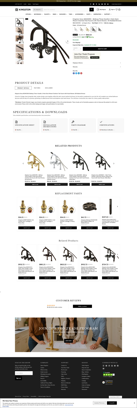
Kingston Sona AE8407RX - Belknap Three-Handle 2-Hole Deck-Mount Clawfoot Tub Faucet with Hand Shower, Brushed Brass (35, 177)
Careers (42, 367)
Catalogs (84, 380)
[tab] (23, 88)
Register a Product (65, 378)
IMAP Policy (64, 385)
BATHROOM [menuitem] (37, 14)
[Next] (67, 41)
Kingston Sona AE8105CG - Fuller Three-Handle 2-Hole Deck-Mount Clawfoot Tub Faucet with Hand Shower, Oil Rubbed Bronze (68, 270)
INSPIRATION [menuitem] (97, 14)
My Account (64, 369)
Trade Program (36, 4)
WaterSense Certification (107, 129)
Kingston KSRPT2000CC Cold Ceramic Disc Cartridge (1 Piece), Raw (47, 221)
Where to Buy (44, 369)
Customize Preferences (99, 403)
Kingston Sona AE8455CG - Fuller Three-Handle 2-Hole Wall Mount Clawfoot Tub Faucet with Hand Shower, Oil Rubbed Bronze (26, 270)
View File (19, 129)
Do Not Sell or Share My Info (48, 385)
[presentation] (23, 163)
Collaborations (85, 378)
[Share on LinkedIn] (79, 73)
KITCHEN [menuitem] (28, 14)
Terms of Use (18, 396)
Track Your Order (65, 367)
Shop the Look (85, 367)
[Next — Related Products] (117, 254)
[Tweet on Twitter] (76, 73)
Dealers (29, 4)
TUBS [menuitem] (70, 14)
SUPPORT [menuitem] (107, 14)
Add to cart (35, 184)
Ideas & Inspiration (86, 369)
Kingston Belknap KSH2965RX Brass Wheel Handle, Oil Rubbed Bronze (89, 221)
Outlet (25, 4)
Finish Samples (85, 387)
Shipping (63, 380)
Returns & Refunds (65, 383)
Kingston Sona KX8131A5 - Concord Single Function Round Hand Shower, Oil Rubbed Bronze (110, 222)
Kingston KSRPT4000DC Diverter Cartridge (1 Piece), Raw (67, 221)
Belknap (111, 23)
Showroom (84, 389)
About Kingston (44, 365)
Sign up (18, 378)
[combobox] (66, 9)
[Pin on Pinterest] (81, 73)
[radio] (75, 29)
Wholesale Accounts (46, 374)
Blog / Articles (85, 372)
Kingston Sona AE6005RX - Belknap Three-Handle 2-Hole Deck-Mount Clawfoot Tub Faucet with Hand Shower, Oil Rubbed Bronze (110, 270)
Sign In (113, 9)
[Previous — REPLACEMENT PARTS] (19, 206)
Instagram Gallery (86, 376)
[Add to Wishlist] (67, 19)
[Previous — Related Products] (19, 254)
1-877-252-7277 (18, 4)
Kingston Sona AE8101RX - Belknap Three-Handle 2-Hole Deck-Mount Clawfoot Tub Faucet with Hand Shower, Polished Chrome (57, 177)
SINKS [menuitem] (54, 14)
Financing (63, 372)
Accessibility (43, 380)
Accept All (112, 403)
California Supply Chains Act (44, 396)
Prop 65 (42, 378)
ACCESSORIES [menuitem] (79, 14)
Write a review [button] (82, 306)
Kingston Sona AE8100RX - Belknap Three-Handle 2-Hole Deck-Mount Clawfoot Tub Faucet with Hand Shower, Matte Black (79, 177)
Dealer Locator (44, 372)
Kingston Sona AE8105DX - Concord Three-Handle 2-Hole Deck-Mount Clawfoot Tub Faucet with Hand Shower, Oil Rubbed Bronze (47, 270)
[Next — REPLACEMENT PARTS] (117, 206)
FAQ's (62, 376)
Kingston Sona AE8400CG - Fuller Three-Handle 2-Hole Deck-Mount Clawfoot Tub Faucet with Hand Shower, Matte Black (101, 176)
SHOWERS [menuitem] (62, 14)
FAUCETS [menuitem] (46, 14)
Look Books (84, 383)
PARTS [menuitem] (88, 14)
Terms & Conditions (45, 387)
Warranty (63, 389)
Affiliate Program (45, 376)
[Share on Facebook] (74, 73)
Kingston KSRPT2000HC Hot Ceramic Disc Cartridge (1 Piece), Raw (26, 221)
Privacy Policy (64, 387)
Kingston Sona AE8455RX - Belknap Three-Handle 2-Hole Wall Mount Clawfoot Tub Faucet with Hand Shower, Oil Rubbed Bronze (89, 270)
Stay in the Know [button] (22, 362)
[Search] (91, 9)
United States (116, 4)
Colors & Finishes (86, 385)
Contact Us (64, 365)
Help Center (64, 374)
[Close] (134, 403)
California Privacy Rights (46, 383)
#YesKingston (85, 374)
